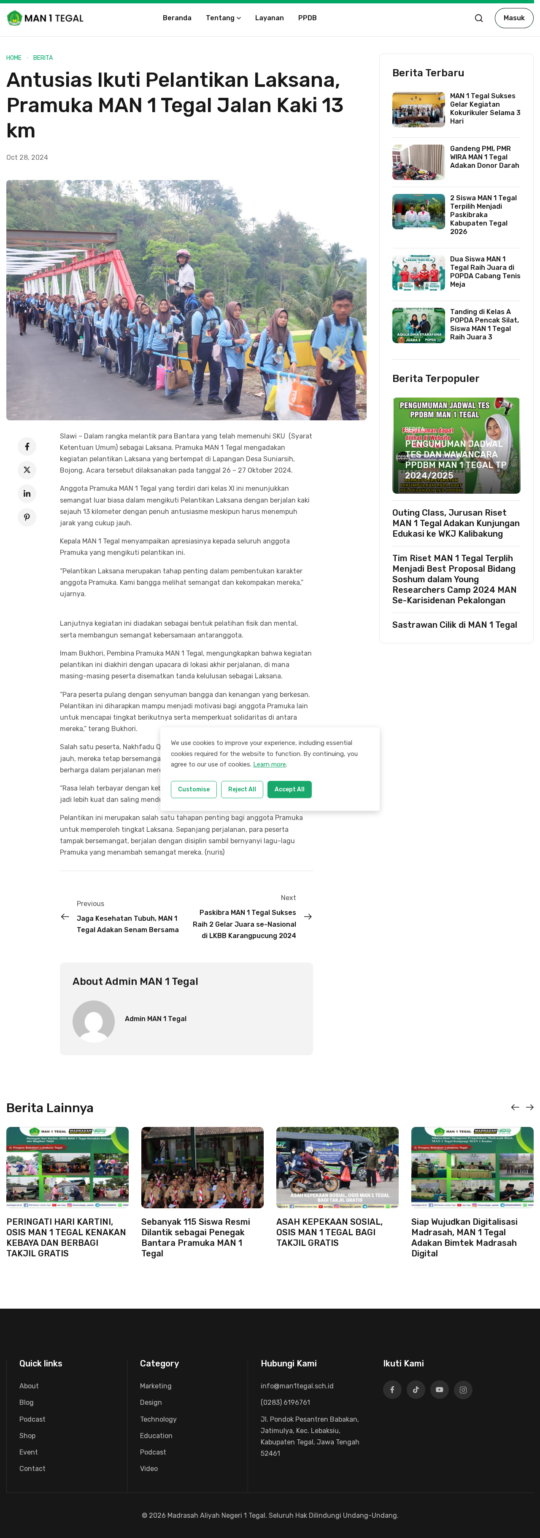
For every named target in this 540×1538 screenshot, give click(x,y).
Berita (43, 58)
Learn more (269, 764)
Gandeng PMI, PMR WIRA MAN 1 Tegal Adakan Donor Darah (484, 157)
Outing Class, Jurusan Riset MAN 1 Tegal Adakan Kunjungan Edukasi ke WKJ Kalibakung (456, 523)
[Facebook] (27, 446)
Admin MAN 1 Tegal (155, 1019)
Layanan (269, 18)
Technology (158, 1419)
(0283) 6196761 (285, 1402)
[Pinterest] (27, 517)
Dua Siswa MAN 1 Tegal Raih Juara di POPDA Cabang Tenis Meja (485, 271)
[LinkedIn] (27, 493)
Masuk (514, 18)
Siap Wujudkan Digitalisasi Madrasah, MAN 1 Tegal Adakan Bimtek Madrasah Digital (464, 1237)
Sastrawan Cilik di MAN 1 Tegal (454, 625)
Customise (194, 789)
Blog (26, 1402)
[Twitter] (27, 470)
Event (28, 1452)
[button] (515, 1107)
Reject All (242, 789)
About (29, 1386)
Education (156, 1436)
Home (14, 58)
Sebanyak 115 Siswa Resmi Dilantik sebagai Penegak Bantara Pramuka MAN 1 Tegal (195, 1237)
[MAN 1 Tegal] (46, 17)
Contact (32, 1469)
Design (151, 1402)
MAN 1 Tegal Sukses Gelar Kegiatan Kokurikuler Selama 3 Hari (485, 108)
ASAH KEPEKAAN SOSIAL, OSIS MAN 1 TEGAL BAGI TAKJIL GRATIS (329, 1232)
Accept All (290, 789)
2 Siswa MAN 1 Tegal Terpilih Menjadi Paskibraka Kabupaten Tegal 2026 (483, 215)
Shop (27, 1436)
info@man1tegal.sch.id (297, 1386)
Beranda (177, 18)
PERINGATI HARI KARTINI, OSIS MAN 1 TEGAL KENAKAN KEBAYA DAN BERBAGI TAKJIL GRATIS (66, 1237)
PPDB (307, 18)
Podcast (32, 1419)
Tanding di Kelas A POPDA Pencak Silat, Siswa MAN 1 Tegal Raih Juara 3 (484, 324)
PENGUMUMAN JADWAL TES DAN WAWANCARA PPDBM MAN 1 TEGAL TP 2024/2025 (456, 460)
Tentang (220, 18)
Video (149, 1469)
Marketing (156, 1386)
